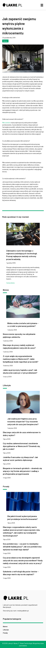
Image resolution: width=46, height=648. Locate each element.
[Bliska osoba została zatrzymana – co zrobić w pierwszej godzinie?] (23, 307)
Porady (5, 633)
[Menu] (42, 5)
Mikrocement (6, 123)
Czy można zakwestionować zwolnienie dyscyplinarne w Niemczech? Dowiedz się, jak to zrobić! (21, 446)
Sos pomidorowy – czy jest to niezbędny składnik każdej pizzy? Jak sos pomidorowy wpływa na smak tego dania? (22, 547)
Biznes (5, 41)
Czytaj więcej (10, 283)
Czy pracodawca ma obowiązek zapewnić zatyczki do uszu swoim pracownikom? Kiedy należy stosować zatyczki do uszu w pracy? (23, 560)
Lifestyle (6, 630)
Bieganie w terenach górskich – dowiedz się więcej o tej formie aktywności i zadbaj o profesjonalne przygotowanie (22, 471)
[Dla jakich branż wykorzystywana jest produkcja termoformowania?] (23, 502)
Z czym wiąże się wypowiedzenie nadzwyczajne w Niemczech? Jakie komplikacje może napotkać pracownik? (20, 359)
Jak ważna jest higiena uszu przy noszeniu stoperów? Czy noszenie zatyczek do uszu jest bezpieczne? (23, 421)
